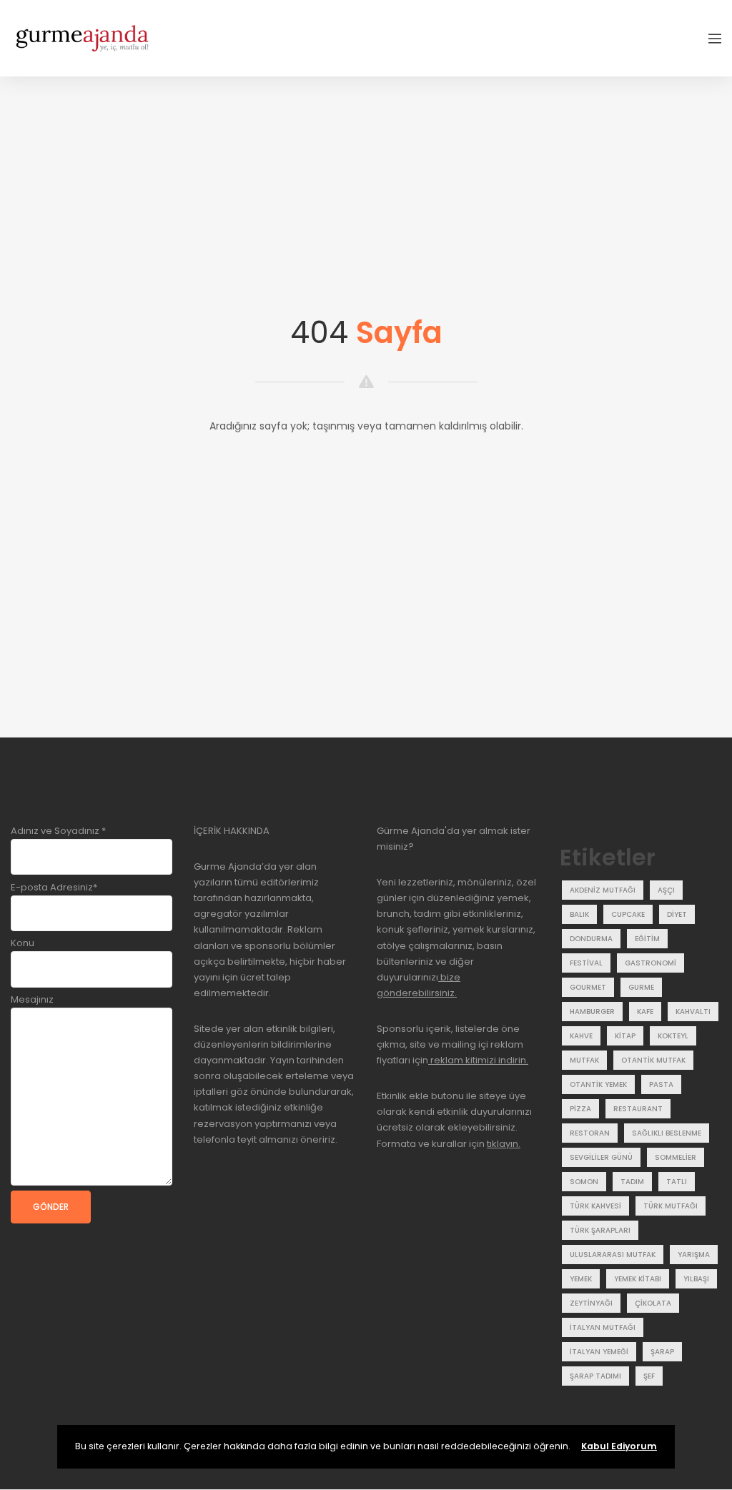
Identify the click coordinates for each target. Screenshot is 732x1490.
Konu (22, 943)
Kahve (581, 1035)
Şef (649, 1376)
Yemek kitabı (637, 1278)
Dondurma (591, 938)
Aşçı (666, 890)
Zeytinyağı (591, 1303)
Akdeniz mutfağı (602, 890)
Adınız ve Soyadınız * (58, 831)
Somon (584, 1181)
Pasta (661, 1084)
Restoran (590, 1133)
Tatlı (676, 1181)
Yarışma (694, 1254)
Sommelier (675, 1157)
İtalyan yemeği (599, 1351)
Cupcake (628, 914)
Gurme (641, 987)
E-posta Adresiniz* (54, 887)
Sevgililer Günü (601, 1157)
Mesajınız (32, 999)
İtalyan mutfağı (602, 1327)
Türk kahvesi (595, 1206)
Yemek (581, 1278)
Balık (579, 914)
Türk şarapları (600, 1230)
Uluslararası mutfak (613, 1254)
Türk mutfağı (670, 1206)
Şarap (662, 1351)
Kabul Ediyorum (619, 1446)
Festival (586, 963)
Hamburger (592, 1011)
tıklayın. (503, 1144)
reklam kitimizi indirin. (478, 1060)
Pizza (580, 1108)
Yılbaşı (696, 1278)
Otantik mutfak (653, 1060)
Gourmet (588, 987)
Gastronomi (650, 963)
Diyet (677, 914)
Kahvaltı (693, 1011)
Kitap (625, 1035)
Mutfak (584, 1060)
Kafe (645, 1011)
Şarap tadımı (595, 1376)
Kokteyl (673, 1035)
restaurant (638, 1108)
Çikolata (653, 1303)
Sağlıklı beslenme (666, 1133)
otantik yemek (598, 1084)
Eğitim (647, 938)
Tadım (632, 1181)
